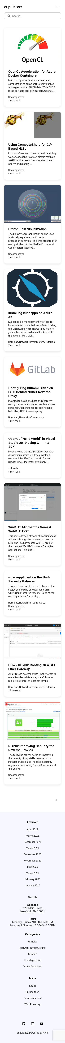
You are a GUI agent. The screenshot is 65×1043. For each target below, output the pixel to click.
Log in (32, 985)
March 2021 (32, 848)
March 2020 (32, 873)
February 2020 (32, 879)
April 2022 (32, 829)
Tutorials (32, 954)
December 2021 (32, 842)
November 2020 (32, 860)
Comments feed (33, 998)
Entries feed (32, 992)
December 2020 (32, 854)
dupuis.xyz (13, 7)
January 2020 (32, 885)
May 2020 (32, 866)
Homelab (32, 941)
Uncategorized (32, 960)
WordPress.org (32, 1004)
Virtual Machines (32, 966)
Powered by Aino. (38, 1032)
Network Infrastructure (32, 947)
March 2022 (32, 835)
